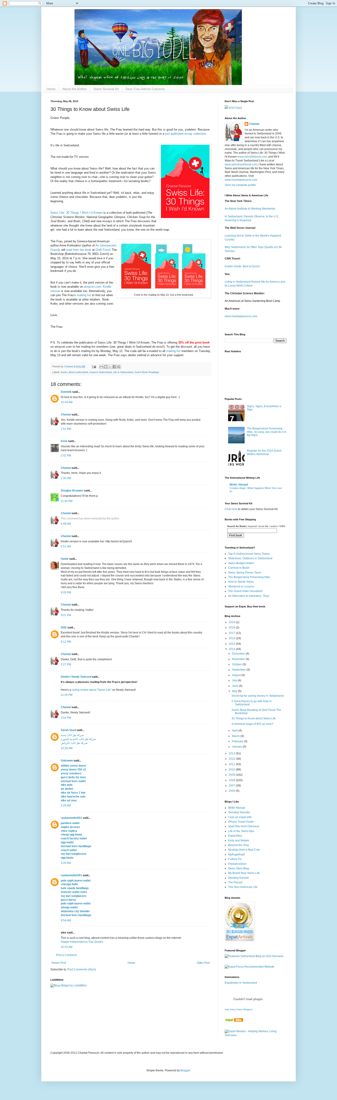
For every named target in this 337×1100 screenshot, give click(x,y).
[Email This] (101, 366)
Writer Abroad (238, 484)
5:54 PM (66, 717)
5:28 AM (66, 805)
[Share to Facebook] (114, 366)
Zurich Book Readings (146, 372)
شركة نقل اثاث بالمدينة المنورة (78, 739)
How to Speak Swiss (241, 581)
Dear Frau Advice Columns (145, 89)
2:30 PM (66, 478)
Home (51, 89)
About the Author (74, 89)
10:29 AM (66, 748)
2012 (232, 758)
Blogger (185, 1070)
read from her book (78, 249)
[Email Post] (94, 366)
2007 (232, 785)
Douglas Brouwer (72, 490)
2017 (232, 633)
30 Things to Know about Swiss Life (254, 718)
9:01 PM (66, 615)
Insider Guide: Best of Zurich (242, 266)
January (237, 746)
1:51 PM (66, 429)
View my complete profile (240, 185)
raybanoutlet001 (71, 817)
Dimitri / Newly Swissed (76, 676)
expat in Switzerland (100, 372)
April (235, 730)
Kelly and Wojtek (238, 840)
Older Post (203, 962)
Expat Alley (235, 835)
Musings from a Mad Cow (244, 849)
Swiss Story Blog (238, 868)
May (235, 691)
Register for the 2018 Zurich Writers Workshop (264, 452)
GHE (64, 627)
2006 (232, 790)
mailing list (84, 295)
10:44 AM (66, 402)
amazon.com (92, 286)
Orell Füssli (103, 249)
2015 (232, 643)
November (239, 659)
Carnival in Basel (238, 567)
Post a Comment (66, 955)
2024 (232, 622)
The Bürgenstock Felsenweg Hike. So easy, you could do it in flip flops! (266, 432)
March (236, 736)
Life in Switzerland (123, 372)
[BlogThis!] (105, 366)
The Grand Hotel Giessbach (245, 591)
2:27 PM (66, 664)
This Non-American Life (242, 887)
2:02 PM (66, 455)
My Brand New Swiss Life (244, 873)
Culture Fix (235, 859)
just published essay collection (185, 133)
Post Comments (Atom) (81, 969)
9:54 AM (66, 920)
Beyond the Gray (238, 845)
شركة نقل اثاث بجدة (72, 735)
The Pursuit (235, 882)
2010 (232, 769)
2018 (232, 627)
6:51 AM (66, 546)
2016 (232, 638)
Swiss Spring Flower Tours (244, 572)
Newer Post (59, 962)
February (238, 741)
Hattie (65, 558)
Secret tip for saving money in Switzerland (258, 695)
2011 (232, 764)
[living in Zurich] (234, 1020)
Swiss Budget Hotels (241, 563)
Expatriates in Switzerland (241, 982)
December (239, 653)
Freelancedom (237, 863)
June (235, 686)
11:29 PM (66, 694)
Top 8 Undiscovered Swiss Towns (249, 553)
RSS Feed (235, 107)
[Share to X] (110, 366)
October (237, 664)
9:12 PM (66, 641)
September (239, 669)
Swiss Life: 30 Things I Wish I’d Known (76, 212)
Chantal (66, 414)
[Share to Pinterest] (118, 366)
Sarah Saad (68, 730)
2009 (232, 774)
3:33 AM (66, 863)
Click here (231, 509)
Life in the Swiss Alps (241, 831)
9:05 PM (66, 592)
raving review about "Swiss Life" (91, 689)
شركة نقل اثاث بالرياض (74, 743)
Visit (239, 1009)
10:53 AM (66, 947)
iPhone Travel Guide (241, 821)
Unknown (67, 760)
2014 (232, 649)
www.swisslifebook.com (252, 156)
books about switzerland (74, 372)
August (236, 675)
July (235, 680)
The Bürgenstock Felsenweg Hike (249, 577)
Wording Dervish (238, 877)
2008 (232, 780)
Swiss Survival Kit (106, 89)
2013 (232, 753)
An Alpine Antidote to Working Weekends (250, 208)
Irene (64, 441)
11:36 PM (66, 501)
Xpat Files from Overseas (243, 826)
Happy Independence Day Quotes (82, 941)
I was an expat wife (240, 817)
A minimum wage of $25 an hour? (252, 724)
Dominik (66, 391)
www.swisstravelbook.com (241, 164)
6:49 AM (66, 523)
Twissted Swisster (239, 812)
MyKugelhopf (236, 854)
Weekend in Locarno (241, 586)
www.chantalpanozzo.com (241, 179)
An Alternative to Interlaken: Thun (248, 596)
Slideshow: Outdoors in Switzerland (250, 558)
